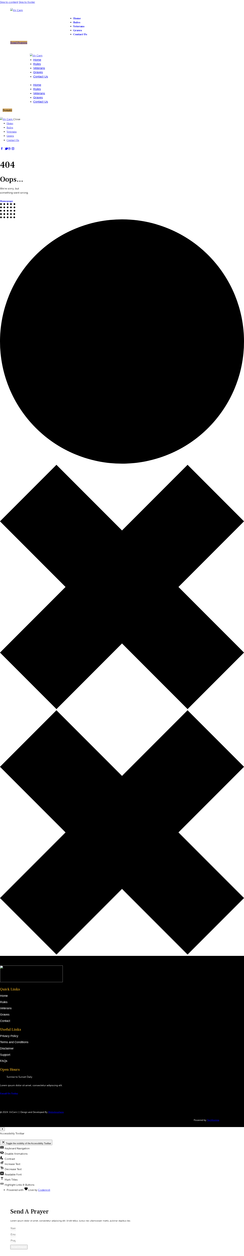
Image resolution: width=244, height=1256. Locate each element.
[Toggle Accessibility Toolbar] (2, 1129)
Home (37, 59)
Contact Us (40, 76)
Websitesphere (56, 1112)
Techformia (213, 1120)
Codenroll (44, 1190)
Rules (37, 64)
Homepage (6, 201)
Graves (38, 72)
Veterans (39, 68)
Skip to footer (27, 2)
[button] (7, 110)
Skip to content (9, 2)
